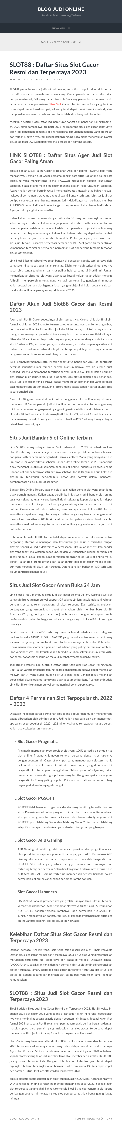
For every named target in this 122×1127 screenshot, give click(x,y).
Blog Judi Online (61, 9)
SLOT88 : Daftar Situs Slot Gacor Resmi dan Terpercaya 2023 (54, 68)
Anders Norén (95, 1118)
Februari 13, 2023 (21, 79)
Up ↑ (109, 1118)
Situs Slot (55, 104)
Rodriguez (43, 79)
